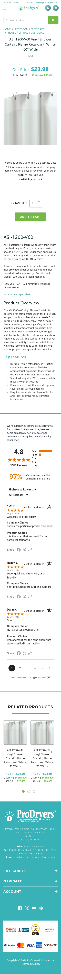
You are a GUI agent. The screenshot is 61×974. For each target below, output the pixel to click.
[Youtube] (34, 908)
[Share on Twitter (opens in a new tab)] (24, 549)
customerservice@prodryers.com (30, 857)
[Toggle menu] (4, 8)
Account (48, 8)
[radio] (43, 451)
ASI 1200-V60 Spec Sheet (17, 294)
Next (51, 752)
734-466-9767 (30, 846)
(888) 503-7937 (11, 2)
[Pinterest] (41, 908)
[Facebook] (20, 908)
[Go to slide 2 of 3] (28, 791)
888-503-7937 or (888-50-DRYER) (30, 850)
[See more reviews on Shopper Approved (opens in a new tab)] (30, 550)
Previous (2, 752)
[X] (27, 908)
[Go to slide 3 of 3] (34, 791)
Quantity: (19, 203)
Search (53, 20)
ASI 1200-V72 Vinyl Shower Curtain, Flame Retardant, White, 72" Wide (42, 758)
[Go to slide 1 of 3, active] (23, 791)
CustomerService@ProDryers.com (41, 2)
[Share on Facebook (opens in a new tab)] (19, 550)
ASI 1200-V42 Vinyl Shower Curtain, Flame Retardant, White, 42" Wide (15, 758)
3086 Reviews (20, 465)
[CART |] (56, 8)
